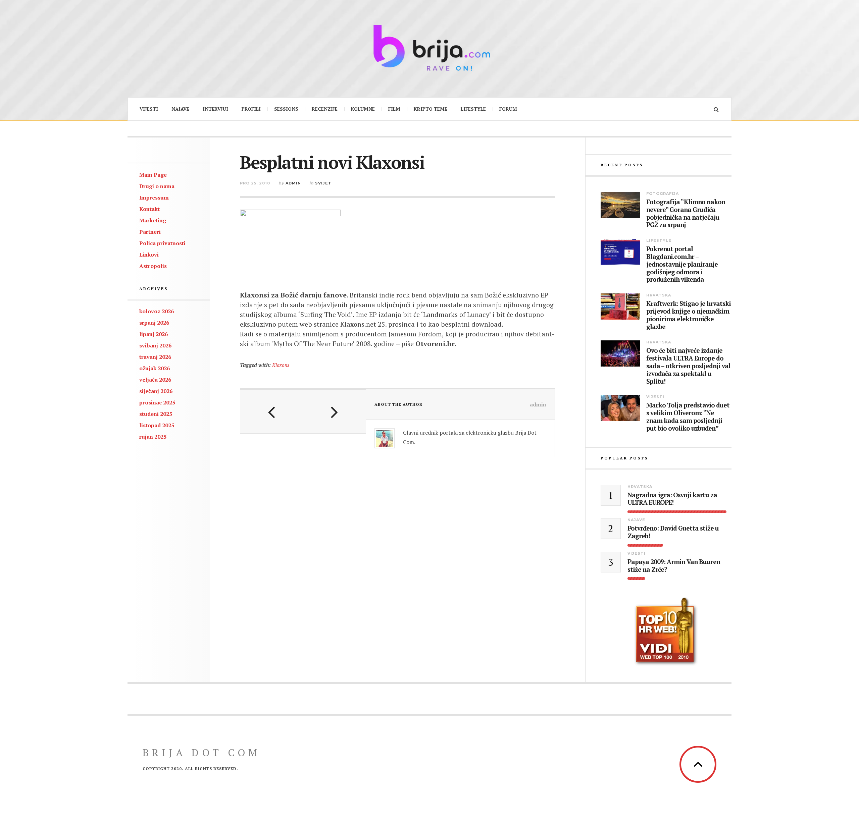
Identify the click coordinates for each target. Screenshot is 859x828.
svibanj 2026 (155, 345)
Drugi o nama (156, 186)
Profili (251, 109)
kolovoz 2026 (156, 311)
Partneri (150, 231)
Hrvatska (658, 295)
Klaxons (280, 365)
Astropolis (153, 266)
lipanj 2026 (153, 334)
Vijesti (149, 109)
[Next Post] (334, 411)
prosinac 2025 (157, 402)
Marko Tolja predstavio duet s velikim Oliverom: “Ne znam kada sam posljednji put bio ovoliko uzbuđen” (687, 416)
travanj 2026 (155, 357)
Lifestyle (473, 109)
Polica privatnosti (162, 243)
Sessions (286, 109)
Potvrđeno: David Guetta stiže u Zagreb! (673, 532)
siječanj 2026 (155, 391)
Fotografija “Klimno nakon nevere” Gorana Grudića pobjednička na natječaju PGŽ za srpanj (685, 213)
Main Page (153, 174)
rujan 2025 (152, 436)
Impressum (154, 197)
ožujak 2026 (154, 368)
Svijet (323, 183)
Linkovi (149, 254)
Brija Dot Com (201, 752)
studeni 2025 (155, 414)
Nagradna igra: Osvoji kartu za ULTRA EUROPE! (672, 499)
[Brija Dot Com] (429, 48)
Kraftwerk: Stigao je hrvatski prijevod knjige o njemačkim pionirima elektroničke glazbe (688, 315)
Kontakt (149, 209)
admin (293, 183)
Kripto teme (430, 109)
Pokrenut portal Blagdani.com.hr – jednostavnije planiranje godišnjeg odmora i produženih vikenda (682, 264)
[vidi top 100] (666, 632)
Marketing (152, 220)
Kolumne (363, 109)
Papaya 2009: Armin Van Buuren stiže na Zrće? (673, 565)
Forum (508, 109)
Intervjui (215, 109)
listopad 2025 (156, 425)
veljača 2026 (155, 379)
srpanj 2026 (154, 322)
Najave (180, 109)
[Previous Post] (271, 411)
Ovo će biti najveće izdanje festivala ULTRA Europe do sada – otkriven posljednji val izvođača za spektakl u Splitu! (688, 366)
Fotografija (662, 193)
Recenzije (325, 109)
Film (394, 109)
